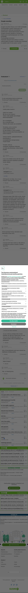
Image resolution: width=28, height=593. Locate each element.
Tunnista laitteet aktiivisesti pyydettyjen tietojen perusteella (11, 304)
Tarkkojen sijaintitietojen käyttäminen (9, 301)
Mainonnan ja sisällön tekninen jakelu (9, 311)
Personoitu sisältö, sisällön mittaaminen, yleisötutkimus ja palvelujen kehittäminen (13, 293)
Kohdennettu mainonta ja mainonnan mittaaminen (12, 291)
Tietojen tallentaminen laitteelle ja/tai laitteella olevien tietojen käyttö (13, 296)
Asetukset (13, 324)
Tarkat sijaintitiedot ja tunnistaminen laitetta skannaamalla (11, 289)
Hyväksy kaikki (14, 321)
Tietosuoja (14, 326)
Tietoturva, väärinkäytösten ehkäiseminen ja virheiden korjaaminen (13, 309)
